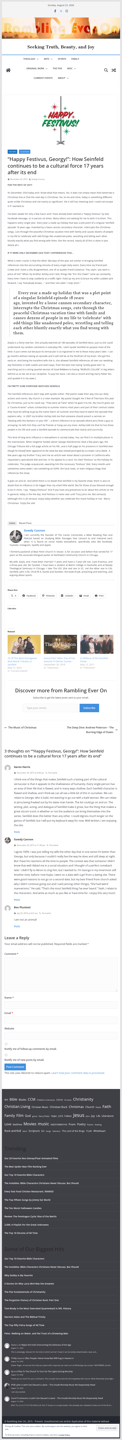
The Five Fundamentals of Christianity (24, 1291)
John (88, 1116)
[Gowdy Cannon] (16, 532)
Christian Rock (58, 1107)
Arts (46, 58)
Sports (62, 58)
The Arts (12, 152)
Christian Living (17, 1106)
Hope (54, 1115)
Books (22, 1099)
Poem (72, 1124)
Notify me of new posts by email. (24, 1060)
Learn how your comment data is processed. (78, 1073)
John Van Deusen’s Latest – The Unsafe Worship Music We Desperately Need (59, 1384)
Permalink (52, 772)
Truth (89, 1130)
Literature (108, 1116)
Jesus (78, 1115)
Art (6, 1099)
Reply (17, 831)
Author (12, 523)
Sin (42, 1130)
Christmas (76, 1106)
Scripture (34, 1131)
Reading (98, 1125)
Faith (106, 1106)
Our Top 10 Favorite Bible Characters (24, 1174)
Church (89, 1107)
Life (98, 1115)
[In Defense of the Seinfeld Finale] (96, 644)
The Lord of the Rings (73, 1130)
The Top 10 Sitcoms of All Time (21, 1232)
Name (9, 997)
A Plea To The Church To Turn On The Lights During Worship (44, 1371)
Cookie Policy (64, 1434)
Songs (48, 1131)
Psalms (90, 1124)
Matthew (17, 1124)
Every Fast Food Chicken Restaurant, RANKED (29, 1191)
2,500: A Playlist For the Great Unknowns (26, 1224)
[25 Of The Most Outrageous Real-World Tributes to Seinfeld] (24, 644)
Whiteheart (99, 1130)
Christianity (83, 1099)
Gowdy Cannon (38, 179)
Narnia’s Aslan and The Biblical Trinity (24, 1316)
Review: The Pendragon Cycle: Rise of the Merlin (30, 1216)
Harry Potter (44, 1116)
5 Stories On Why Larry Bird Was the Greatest (29, 1283)
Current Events (43, 77)
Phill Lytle (15, 1384)
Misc (70, 68)
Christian (68, 1100)
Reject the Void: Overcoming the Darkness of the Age (46, 1344)
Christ (59, 1099)
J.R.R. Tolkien (65, 1115)
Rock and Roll (12, 1131)
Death (98, 1107)
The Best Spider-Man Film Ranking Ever (25, 1166)
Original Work (35, 68)
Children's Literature (46, 1100)
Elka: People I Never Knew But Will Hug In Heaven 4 (49, 1358)
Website (9, 1028)
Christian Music (40, 1107)
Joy (93, 1116)
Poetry (81, 1124)
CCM (31, 1099)
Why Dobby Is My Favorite (18, 1275)
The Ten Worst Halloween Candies (22, 1208)
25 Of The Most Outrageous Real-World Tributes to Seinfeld (22, 661)
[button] (37, 59)
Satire (24, 1131)
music (43, 1124)
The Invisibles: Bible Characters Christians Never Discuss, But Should (41, 1183)
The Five (57, 68)
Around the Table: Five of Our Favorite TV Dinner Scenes (59, 660)
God (28, 1116)
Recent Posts (25, 523)
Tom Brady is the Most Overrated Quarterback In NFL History (37, 1308)
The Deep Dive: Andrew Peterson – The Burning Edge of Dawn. (90, 730)
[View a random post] (114, 70)
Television (24, 152)
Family (75, 58)
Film (20, 1115)
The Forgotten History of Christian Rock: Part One (31, 1300)
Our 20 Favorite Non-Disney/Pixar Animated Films (31, 1158)
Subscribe (89, 708)
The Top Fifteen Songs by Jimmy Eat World (27, 1199)
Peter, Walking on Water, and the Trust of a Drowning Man (36, 1333)
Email (8, 1013)
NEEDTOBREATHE (59, 1124)
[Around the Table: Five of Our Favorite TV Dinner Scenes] (60, 644)
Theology (29, 58)
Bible (13, 1099)
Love (7, 1124)
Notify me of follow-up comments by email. (30, 1049)
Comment (11, 954)
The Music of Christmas (22, 727)
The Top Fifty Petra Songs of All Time (24, 1325)
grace (34, 1116)
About (61, 77)
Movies (30, 1123)
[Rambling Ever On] (61, 19)
